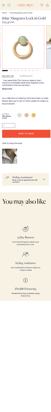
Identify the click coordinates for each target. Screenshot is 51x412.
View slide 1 (5, 70)
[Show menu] (3, 5)
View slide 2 (11, 70)
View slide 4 (18, 70)
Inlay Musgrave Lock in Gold (12, 170)
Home (4, 13)
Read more (7, 89)
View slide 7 (29, 70)
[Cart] (47, 5)
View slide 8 (32, 70)
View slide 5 (21, 70)
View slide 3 (14, 70)
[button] (9, 5)
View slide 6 (25, 70)
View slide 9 (36, 70)
